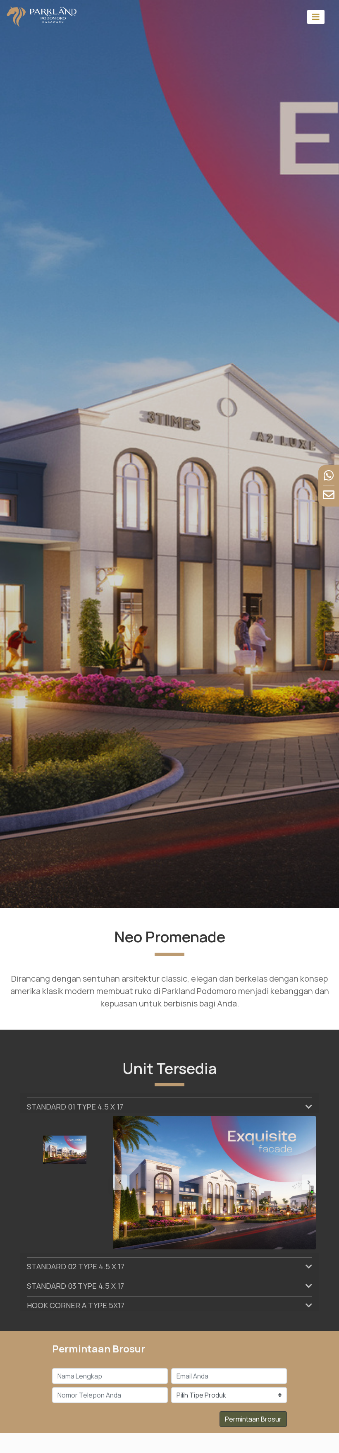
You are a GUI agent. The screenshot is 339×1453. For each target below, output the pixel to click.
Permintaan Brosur (253, 1419)
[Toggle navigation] (315, 16)
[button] (128, 1182)
